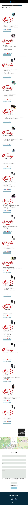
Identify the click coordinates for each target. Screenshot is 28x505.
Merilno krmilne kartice (23, 431)
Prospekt (4, 29)
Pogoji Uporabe (16, 500)
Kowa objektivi (20, 5)
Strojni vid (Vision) (9, 5)
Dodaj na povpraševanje (6, 77)
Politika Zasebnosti (12, 500)
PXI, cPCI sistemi (23, 434)
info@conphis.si (14, 442)
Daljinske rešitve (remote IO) (22, 432)
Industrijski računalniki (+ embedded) (21, 433)
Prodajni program (4, 5)
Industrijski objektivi (15, 5)
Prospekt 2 (10, 29)
